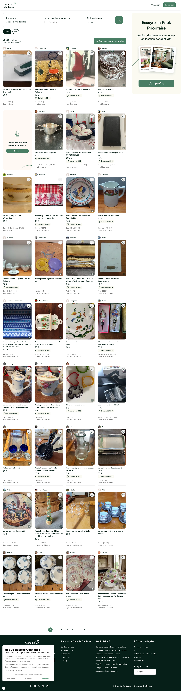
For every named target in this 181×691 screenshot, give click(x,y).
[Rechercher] (119, 20)
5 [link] (73, 629)
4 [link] (67, 629)
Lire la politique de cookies (14, 670)
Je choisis (28, 679)
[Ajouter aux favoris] (29, 53)
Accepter (45, 679)
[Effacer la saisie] (79, 22)
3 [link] (61, 629)
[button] (3, 688)
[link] (84, 629)
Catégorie (11, 18)
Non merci (11, 679)
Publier (17, 151)
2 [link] (55, 629)
